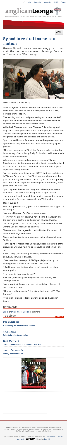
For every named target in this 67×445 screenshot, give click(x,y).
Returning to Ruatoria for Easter (19, 325)
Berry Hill (47, 439)
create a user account (20, 312)
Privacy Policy (51, 436)
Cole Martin (9, 331)
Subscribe (37, 2)
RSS (56, 2)
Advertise (47, 2)
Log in (5, 312)
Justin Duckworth (13, 350)
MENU (59, 32)
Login (22, 439)
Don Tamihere (11, 321)
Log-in (28, 2)
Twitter (63, 2)
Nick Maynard (11, 340)
